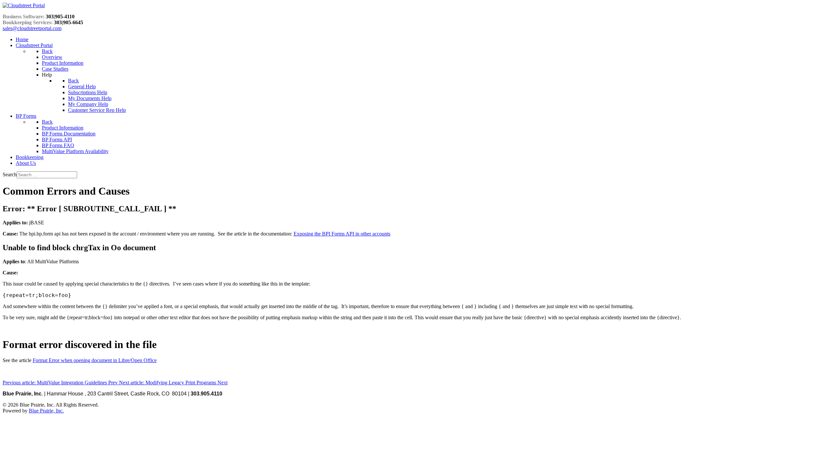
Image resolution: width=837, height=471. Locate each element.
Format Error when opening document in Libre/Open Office (95, 360)
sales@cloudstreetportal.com (32, 28)
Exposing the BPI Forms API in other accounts (342, 233)
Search (10, 174)
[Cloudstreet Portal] (24, 5)
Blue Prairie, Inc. (46, 410)
